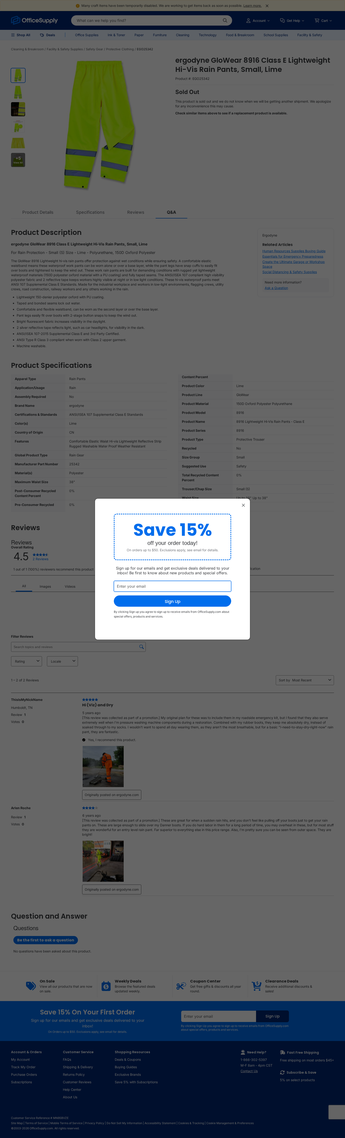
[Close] (243, 505)
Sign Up (172, 601)
